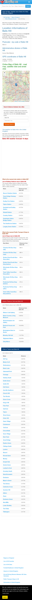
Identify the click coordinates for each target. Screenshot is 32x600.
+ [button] (4, 73)
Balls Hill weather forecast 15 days (15, 138)
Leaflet (15, 101)
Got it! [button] (5, 597)
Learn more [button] (5, 593)
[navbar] (29, 2)
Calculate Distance (9, 124)
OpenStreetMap (21, 101)
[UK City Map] (9, 2)
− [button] (4, 75)
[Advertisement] (16, 159)
